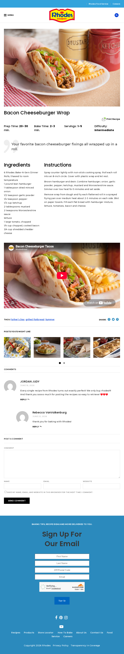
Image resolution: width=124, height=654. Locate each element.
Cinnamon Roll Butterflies (23, 347)
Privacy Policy (61, 645)
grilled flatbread (35, 319)
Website (87, 481)
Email (46, 481)
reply (23, 399)
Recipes (15, 632)
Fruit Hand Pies (107, 347)
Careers (116, 4)
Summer (50, 319)
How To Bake (65, 632)
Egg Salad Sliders (47, 347)
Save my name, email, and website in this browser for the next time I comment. (50, 492)
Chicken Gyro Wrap (77, 347)
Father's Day (17, 319)
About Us (81, 632)
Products (29, 632)
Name (7, 481)
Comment (9, 448)
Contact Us (96, 632)
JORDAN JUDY (29, 381)
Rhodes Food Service (98, 4)
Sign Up (62, 601)
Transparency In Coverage (85, 645)
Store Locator (46, 632)
